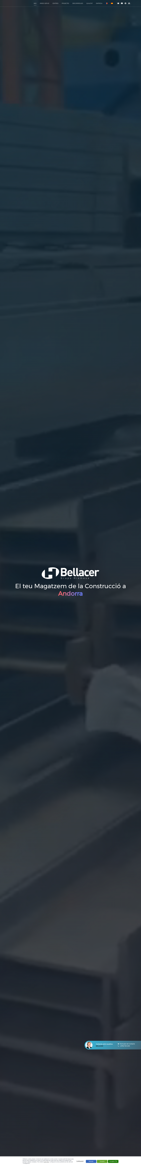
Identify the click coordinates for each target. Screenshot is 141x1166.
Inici (35, 3)
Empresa (99, 3)
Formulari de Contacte (127, 1044)
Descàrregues (77, 3)
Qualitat (89, 3)
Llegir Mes (46, 1162)
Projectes (65, 3)
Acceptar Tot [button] (113, 1161)
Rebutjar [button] (91, 1161)
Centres (55, 3)
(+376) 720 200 (125, 1046)
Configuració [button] (79, 1161)
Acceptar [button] (102, 1161)
